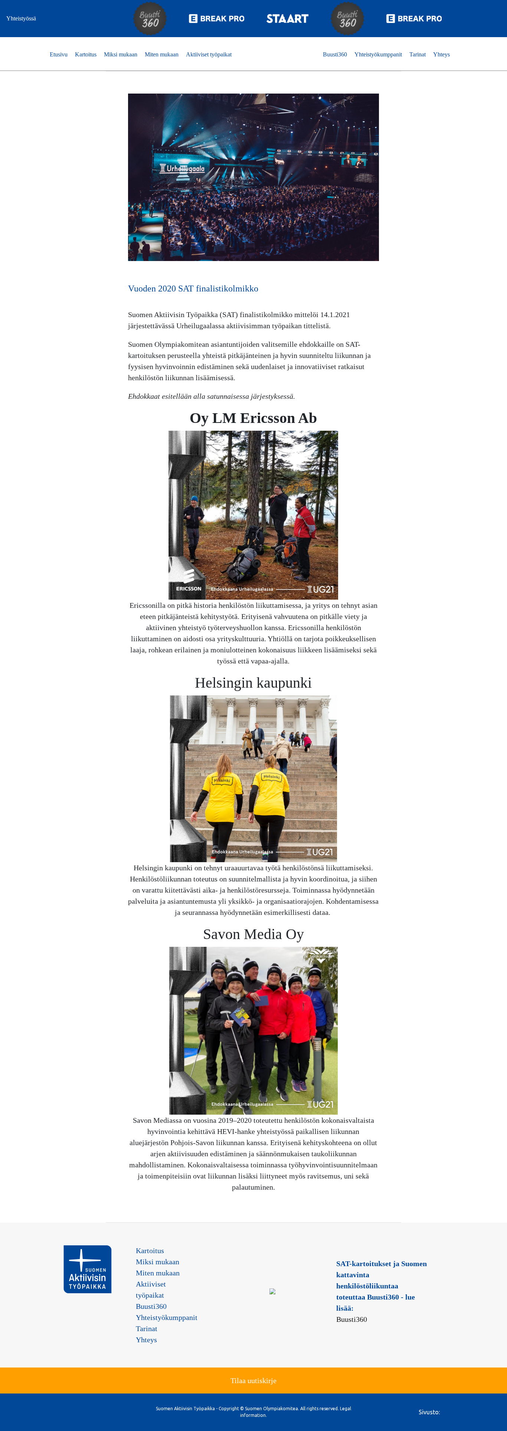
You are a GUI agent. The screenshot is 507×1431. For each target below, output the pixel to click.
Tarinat (417, 54)
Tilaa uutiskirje (253, 1380)
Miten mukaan (162, 54)
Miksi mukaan (120, 54)
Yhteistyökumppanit (378, 54)
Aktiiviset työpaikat (209, 54)
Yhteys (441, 54)
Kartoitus (86, 54)
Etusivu (59, 54)
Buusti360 (335, 54)
